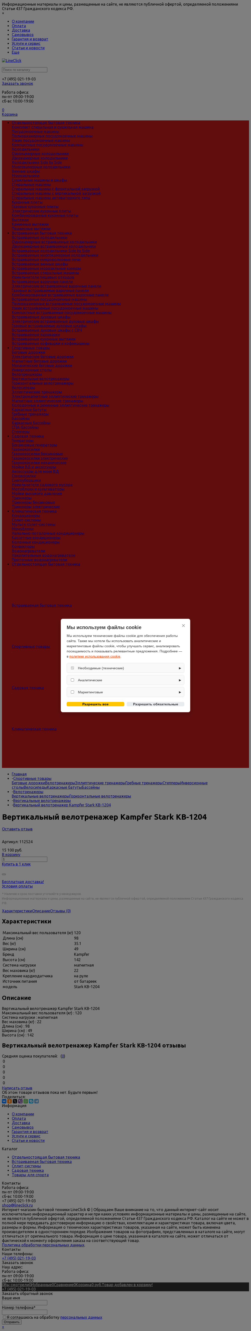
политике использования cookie (94, 656)
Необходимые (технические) (101, 668)
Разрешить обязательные (155, 704)
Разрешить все (95, 704)
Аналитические (90, 680)
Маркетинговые (90, 692)
